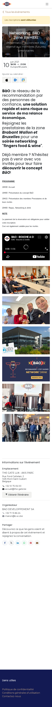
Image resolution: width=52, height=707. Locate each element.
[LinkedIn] (18, 542)
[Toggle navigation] (47, 4)
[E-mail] (37, 542)
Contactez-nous (11, 696)
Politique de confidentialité (18, 689)
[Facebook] (5, 542)
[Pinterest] (30, 542)
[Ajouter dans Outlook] (15, 80)
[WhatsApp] (24, 542)
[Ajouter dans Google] (23, 80)
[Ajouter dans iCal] (6, 80)
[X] (11, 542)
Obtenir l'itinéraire (18, 494)
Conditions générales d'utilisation (21, 692)
